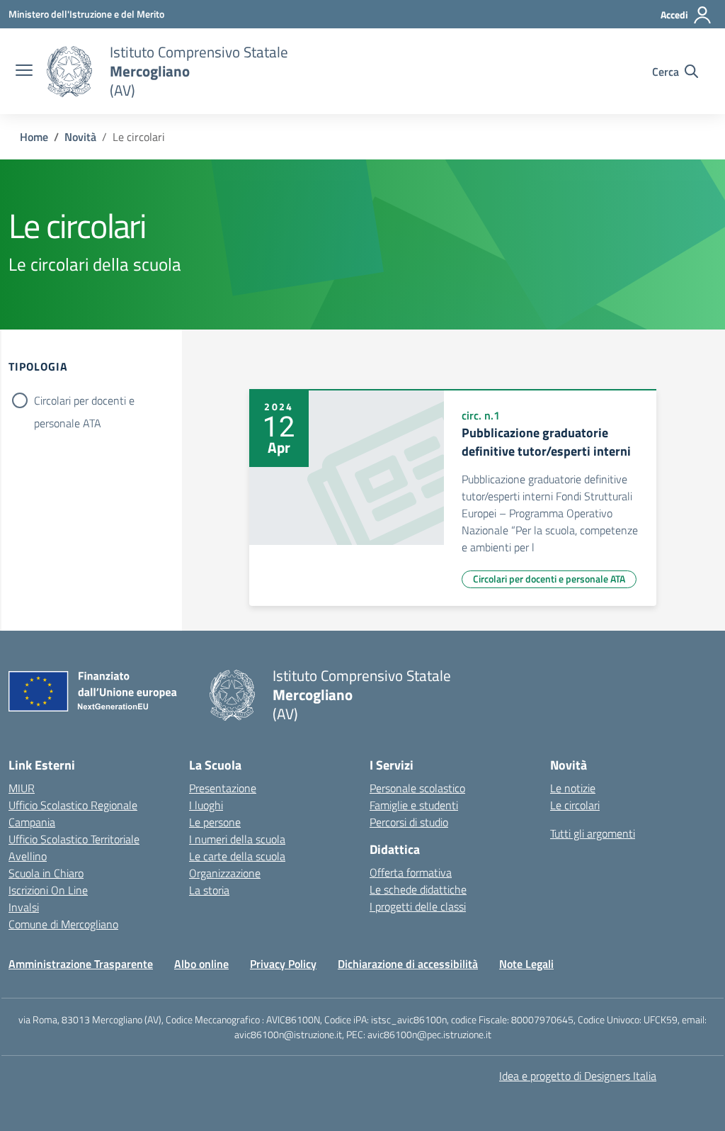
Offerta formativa (411, 872)
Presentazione (222, 788)
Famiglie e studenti (414, 805)
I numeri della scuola (237, 839)
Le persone (215, 822)
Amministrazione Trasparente (80, 963)
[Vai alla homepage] (69, 71)
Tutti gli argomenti (592, 833)
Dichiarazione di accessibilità (408, 963)
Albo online (201, 963)
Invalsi (23, 907)
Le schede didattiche (418, 889)
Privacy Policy (283, 963)
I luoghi (206, 805)
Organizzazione (225, 873)
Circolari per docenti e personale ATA (84, 402)
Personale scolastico (417, 788)
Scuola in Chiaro (46, 873)
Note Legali (526, 963)
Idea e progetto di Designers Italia (577, 1075)
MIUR (21, 788)
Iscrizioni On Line (48, 890)
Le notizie (572, 788)
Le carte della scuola (237, 856)
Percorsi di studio (409, 822)
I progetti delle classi (418, 906)
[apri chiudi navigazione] (24, 71)
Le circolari (575, 805)
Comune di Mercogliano (63, 924)
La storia (209, 890)
